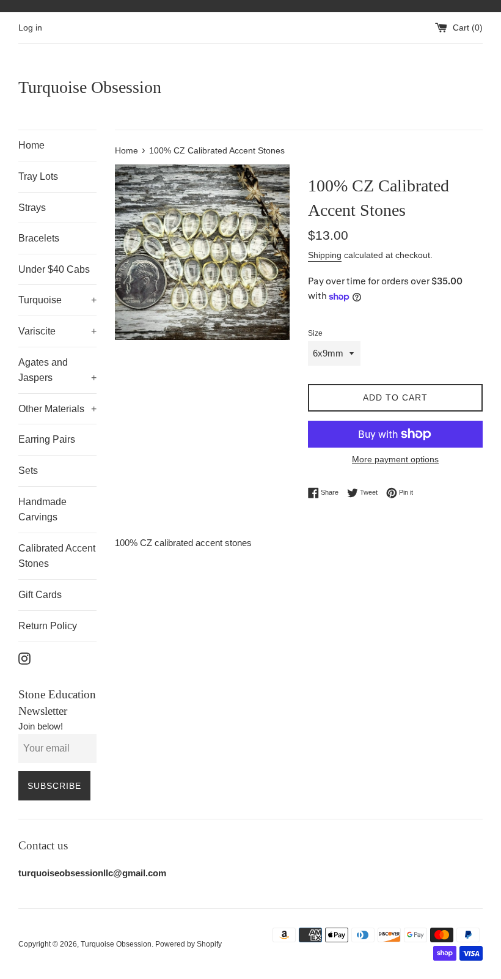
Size (315, 333)
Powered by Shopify (188, 944)
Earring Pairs (46, 439)
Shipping (325, 255)
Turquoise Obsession (89, 87)
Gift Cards (40, 594)
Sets (28, 470)
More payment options (395, 459)
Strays (32, 207)
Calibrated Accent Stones (56, 556)
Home (31, 145)
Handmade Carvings (42, 510)
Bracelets (38, 238)
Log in (30, 27)
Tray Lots (38, 176)
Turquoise (57, 300)
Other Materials (57, 409)
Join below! (40, 726)
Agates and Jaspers (57, 370)
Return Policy (47, 626)
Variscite (57, 331)
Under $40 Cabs (54, 269)
